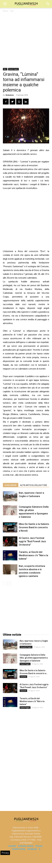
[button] (48, 4)
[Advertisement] (26, 40)
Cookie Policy (18, 849)
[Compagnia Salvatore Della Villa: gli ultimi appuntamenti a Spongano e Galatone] (10, 510)
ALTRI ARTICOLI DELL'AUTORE (33, 485)
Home (5, 11)
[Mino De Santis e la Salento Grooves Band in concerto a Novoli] (10, 527)
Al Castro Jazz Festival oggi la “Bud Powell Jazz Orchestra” (32, 541)
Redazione (10, 95)
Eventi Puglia (13, 69)
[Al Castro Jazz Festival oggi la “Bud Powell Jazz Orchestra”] (10, 541)
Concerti (23, 677)
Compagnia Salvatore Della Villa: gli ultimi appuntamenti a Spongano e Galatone (34, 658)
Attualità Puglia (26, 647)
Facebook (32, 849)
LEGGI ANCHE (11, 485)
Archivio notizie (26, 845)
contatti (12, 845)
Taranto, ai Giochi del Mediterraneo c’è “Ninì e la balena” (33, 555)
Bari (12, 11)
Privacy (39, 845)
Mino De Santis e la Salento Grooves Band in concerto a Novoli (34, 527)
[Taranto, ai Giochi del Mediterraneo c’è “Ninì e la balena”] (10, 555)
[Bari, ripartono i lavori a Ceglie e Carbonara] (10, 496)
